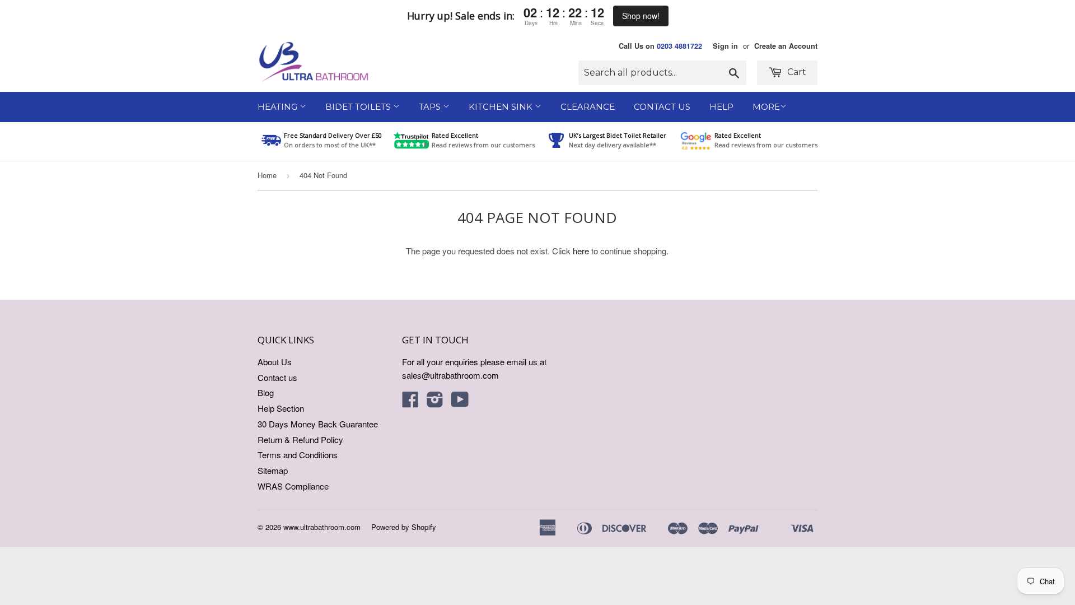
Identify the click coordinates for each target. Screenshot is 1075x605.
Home (267, 175)
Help (721, 106)
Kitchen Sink (502, 106)
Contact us (277, 377)
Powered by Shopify (403, 527)
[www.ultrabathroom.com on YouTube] (460, 402)
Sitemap (273, 470)
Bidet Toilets (359, 106)
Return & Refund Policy (300, 439)
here (581, 251)
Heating (279, 106)
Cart (795, 72)
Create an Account (785, 46)
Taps (431, 106)
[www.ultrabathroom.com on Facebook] (410, 402)
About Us (275, 361)
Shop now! (641, 15)
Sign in (725, 46)
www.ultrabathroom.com (322, 527)
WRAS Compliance (293, 486)
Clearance (587, 106)
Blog (266, 392)
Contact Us (662, 106)
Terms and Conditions (298, 454)
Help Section (281, 408)
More (766, 106)
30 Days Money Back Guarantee (318, 424)
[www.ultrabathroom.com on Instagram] (435, 402)
